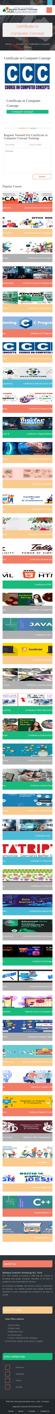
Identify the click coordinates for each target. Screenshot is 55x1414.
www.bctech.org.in (14, 1335)
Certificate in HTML (43, 585)
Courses (19, 44)
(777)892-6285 (14, 1328)
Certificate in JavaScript (43, 660)
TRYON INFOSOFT (35, 1407)
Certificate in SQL (42, 836)
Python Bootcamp (43, 1238)
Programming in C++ (42, 1213)
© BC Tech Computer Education (18, 1401)
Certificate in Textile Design (43, 886)
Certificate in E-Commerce (42, 509)
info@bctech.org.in (15, 1332)
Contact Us (44, 1411)
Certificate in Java (43, 635)
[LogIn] (49, 2)
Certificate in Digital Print (43, 484)
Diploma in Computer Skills (42, 1087)
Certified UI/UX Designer (43, 961)
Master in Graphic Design (43, 1187)
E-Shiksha (43, 1162)
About (20, 1411)
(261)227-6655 (13, 1325)
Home (8, 44)
